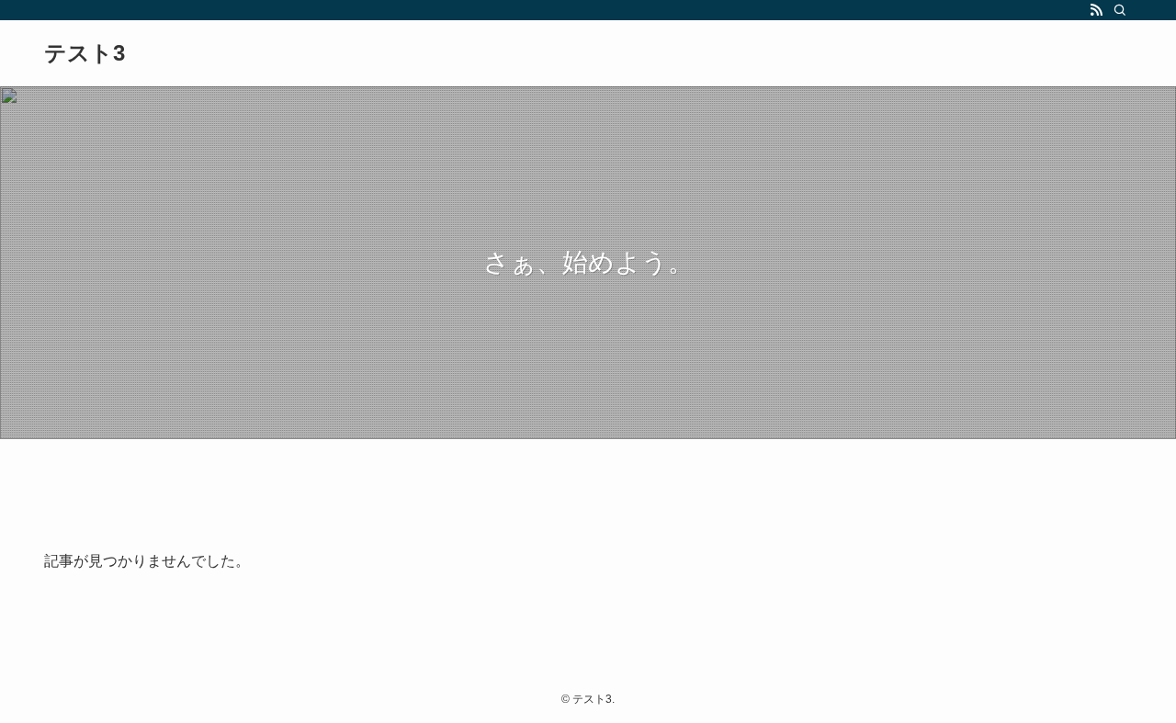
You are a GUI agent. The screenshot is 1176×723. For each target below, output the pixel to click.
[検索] (1120, 10)
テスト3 (84, 53)
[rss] (1096, 10)
